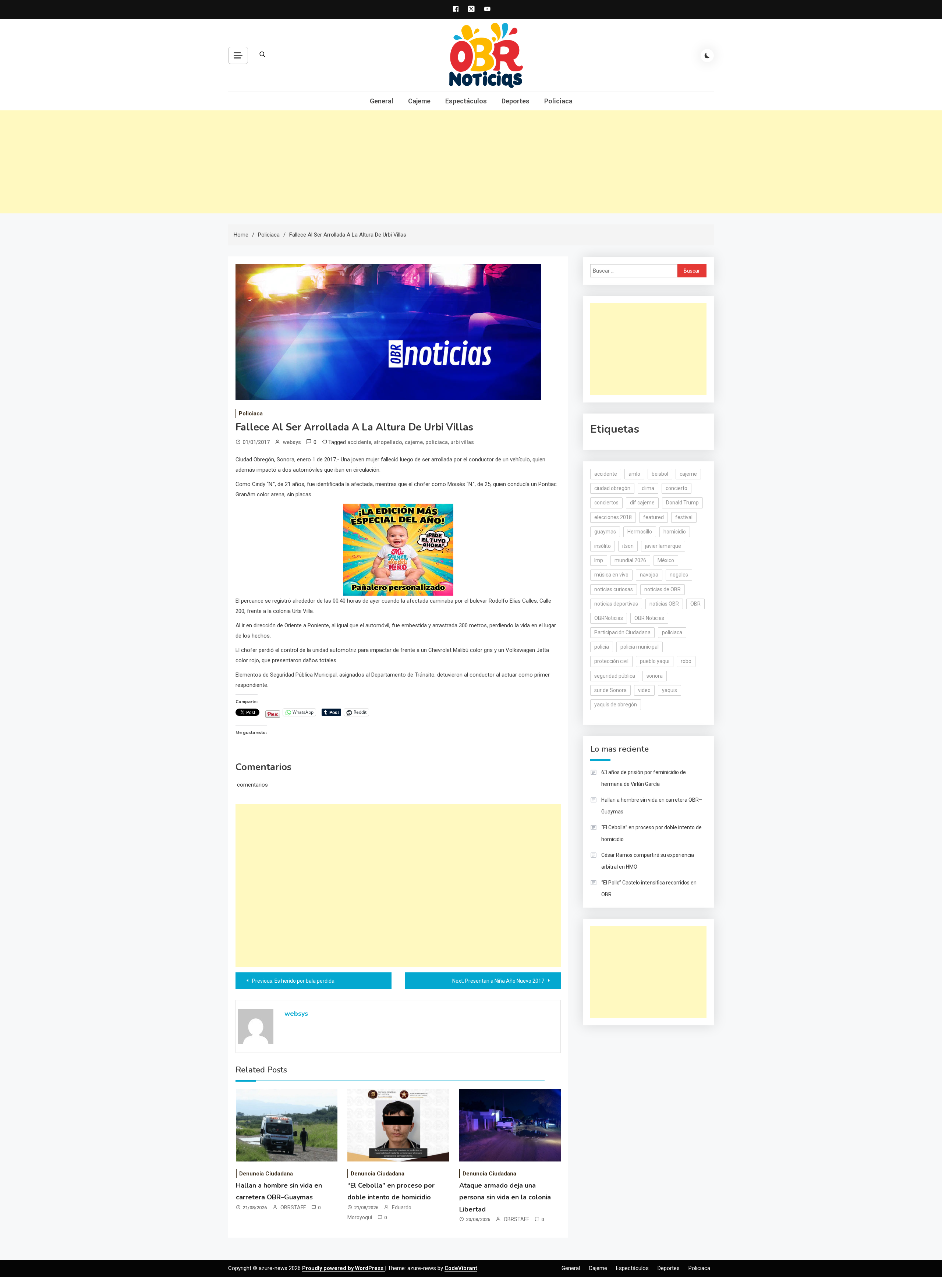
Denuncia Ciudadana (266, 1173)
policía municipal (639, 647)
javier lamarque (663, 546)
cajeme (414, 442)
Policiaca (558, 101)
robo (686, 661)
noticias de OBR (662, 589)
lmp (598, 560)
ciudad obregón (612, 488)
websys (292, 442)
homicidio (674, 532)
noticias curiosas (613, 589)
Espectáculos (466, 101)
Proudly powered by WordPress (343, 1268)
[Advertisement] (471, 161)
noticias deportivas (616, 604)
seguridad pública (614, 676)
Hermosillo (639, 532)
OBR (695, 604)
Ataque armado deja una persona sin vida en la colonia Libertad (505, 1197)
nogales (679, 575)
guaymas (605, 532)
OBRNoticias (608, 618)
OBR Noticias (649, 618)
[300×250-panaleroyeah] (398, 549)
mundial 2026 (630, 560)
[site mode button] (707, 55)
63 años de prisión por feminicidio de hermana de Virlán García (643, 778)
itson (628, 546)
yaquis (669, 690)
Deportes (516, 101)
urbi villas (462, 442)
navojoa (649, 575)
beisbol (660, 474)
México (666, 560)
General (381, 101)
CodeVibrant (461, 1268)
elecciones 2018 (613, 517)
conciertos (606, 503)
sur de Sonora (610, 690)
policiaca (436, 442)
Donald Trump (682, 503)
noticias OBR (664, 604)
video (644, 690)
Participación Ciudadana (622, 632)
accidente (359, 442)
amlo (634, 474)
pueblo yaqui (654, 661)
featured (653, 517)
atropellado (388, 442)
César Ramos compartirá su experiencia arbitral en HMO (647, 861)
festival (684, 517)
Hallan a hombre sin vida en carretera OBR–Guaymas (651, 806)
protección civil (611, 661)
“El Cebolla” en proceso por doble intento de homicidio (651, 833)
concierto (676, 488)
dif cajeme (642, 503)
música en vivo (611, 575)
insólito (602, 546)
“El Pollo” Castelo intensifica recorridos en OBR (649, 888)
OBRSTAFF (293, 1207)
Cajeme (419, 101)
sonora (655, 676)
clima (648, 488)
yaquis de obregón (615, 704)
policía (601, 647)
